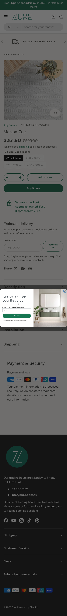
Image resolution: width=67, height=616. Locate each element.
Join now (16, 316)
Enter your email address (13, 307)
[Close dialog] (64, 291)
